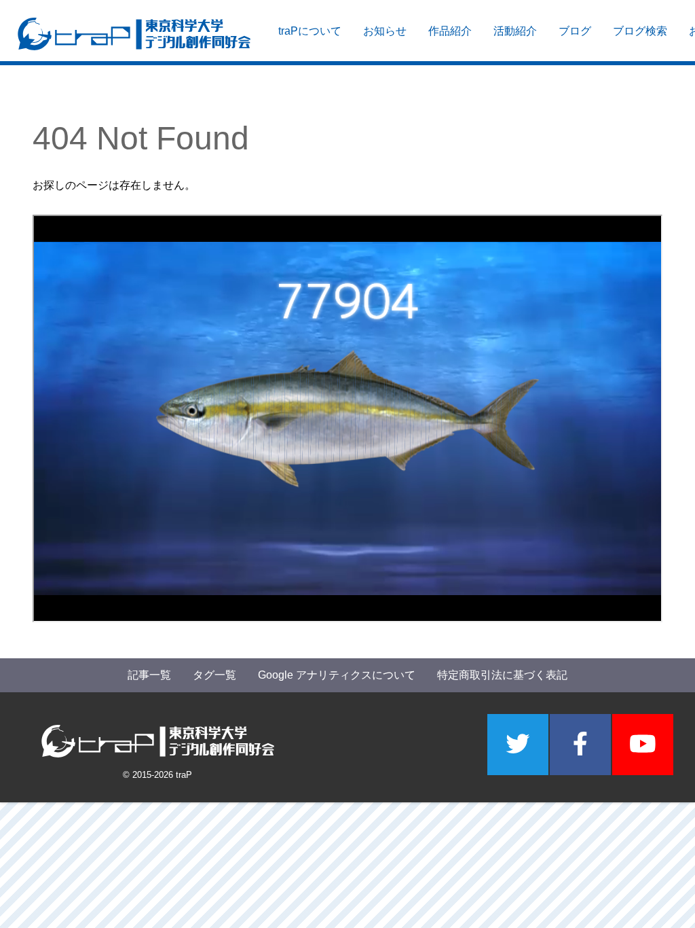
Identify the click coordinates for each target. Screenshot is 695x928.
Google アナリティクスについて (336, 675)
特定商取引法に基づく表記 (502, 675)
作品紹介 (450, 31)
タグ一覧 (214, 675)
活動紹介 (515, 31)
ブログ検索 (640, 31)
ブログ (575, 31)
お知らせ (385, 31)
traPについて (309, 31)
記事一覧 (149, 675)
